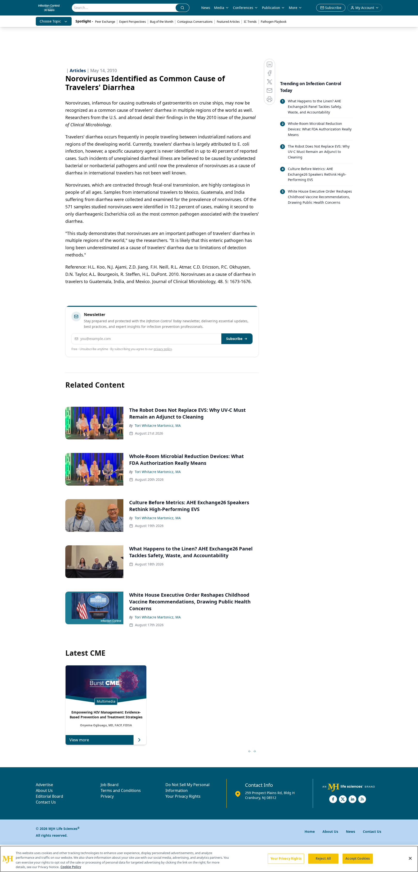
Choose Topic (50, 21)
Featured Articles (228, 22)
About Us (44, 790)
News (205, 7)
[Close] (410, 858)
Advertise (44, 784)
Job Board (110, 784)
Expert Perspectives (132, 22)
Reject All (323, 858)
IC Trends (250, 22)
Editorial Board (49, 796)
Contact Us (46, 802)
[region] (209, 859)
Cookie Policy (70, 867)
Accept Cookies (357, 858)
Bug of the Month (161, 22)
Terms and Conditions (121, 790)
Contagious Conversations (195, 22)
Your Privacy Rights (183, 796)
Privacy (107, 796)
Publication (271, 7)
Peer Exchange (105, 22)
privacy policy (163, 349)
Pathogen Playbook (273, 22)
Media (219, 7)
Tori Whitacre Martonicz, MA (158, 425)
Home (310, 831)
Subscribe (234, 338)
